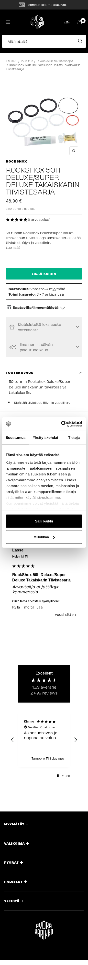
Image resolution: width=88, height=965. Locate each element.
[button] (44, 44)
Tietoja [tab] (74, 437)
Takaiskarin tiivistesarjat (54, 61)
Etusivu (11, 61)
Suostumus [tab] (15, 437)
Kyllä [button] (16, 607)
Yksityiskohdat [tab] (45, 437)
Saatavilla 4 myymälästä (35, 307)
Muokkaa (41, 537)
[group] (44, 576)
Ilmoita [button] (28, 607)
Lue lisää (13, 247)
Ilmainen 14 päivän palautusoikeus (36, 347)
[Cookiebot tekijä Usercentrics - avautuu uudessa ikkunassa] (62, 424)
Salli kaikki (44, 521)
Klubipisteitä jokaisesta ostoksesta (39, 327)
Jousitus (26, 61)
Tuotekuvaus (19, 372)
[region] (44, 739)
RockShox (16, 161)
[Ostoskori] (79, 22)
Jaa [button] (40, 607)
